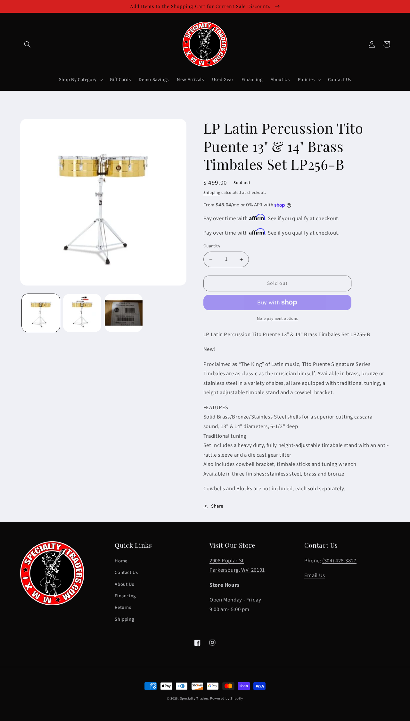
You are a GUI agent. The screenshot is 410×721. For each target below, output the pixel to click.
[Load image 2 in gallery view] (82, 313)
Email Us (314, 575)
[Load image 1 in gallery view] (41, 313)
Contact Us (126, 572)
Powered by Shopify (226, 698)
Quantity (211, 246)
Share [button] (217, 506)
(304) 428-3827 (339, 561)
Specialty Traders (194, 698)
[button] (27, 44)
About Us (124, 584)
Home (121, 561)
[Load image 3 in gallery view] (124, 313)
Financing (125, 596)
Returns (123, 607)
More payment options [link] (277, 318)
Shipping (211, 192)
